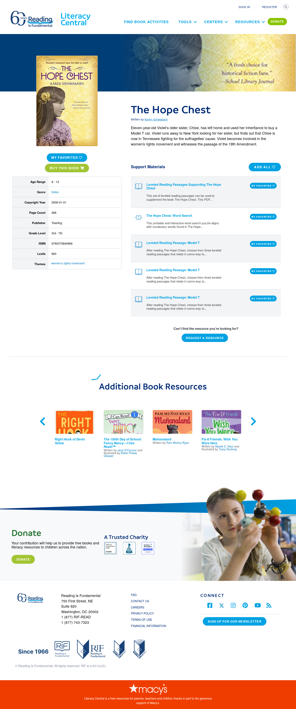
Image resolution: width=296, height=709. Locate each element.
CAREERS (137, 607)
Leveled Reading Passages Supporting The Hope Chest (183, 186)
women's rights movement (68, 263)
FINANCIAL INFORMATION (148, 626)
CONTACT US (141, 601)
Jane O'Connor (127, 450)
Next (253, 421)
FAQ (134, 595)
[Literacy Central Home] (75, 12)
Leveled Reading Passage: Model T (173, 242)
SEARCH (286, 7)
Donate (23, 559)
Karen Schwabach (156, 119)
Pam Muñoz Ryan (177, 443)
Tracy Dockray (228, 449)
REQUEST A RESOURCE (205, 338)
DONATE (277, 21)
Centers (213, 21)
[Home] (34, 12)
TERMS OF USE (143, 620)
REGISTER (269, 7)
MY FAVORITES (65, 157)
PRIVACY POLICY (142, 613)
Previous (42, 421)
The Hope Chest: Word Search (169, 215)
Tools (185, 21)
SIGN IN (244, 7)
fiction (55, 192)
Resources (247, 21)
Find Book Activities (146, 21)
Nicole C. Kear (224, 446)
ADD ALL (263, 167)
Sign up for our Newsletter (234, 621)
